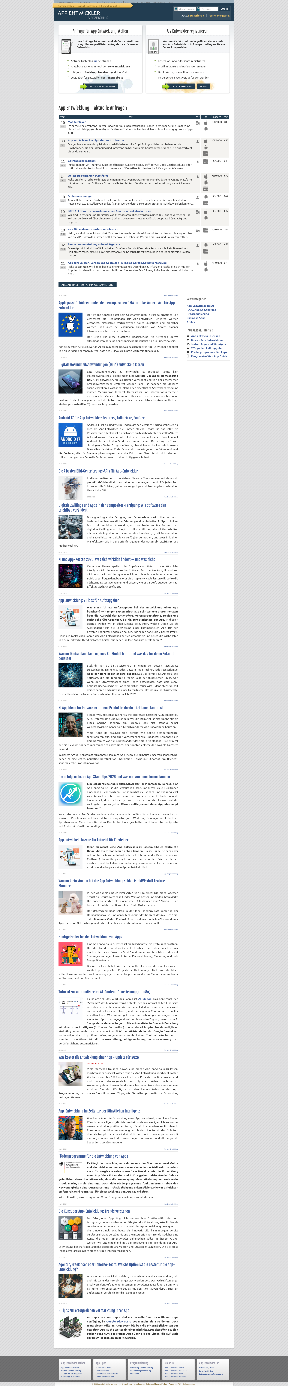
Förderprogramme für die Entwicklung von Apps (93, 1156)
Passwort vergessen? (219, 15)
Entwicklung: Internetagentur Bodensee (138, 1384)
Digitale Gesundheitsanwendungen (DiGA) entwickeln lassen (101, 364)
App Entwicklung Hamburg (175, 1376)
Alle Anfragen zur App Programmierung (88, 284)
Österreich (203, 1367)
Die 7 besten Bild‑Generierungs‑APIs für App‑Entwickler (98, 471)
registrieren (196, 15)
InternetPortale (161, 1384)
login (203, 86)
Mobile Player (77, 121)
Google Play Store (118, 1321)
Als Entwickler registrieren (187, 31)
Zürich (210, 1371)
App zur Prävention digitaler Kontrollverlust (97, 140)
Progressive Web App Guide (209, 356)
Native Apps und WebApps (208, 344)
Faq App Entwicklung (171, 464)
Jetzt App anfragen (102, 86)
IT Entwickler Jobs (103, 1367)
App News (97, 2)
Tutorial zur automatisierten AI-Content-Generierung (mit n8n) (104, 992)
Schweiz (202, 1371)
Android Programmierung (140, 1370)
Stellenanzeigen (189, 1384)
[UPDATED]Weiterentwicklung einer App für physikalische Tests (109, 211)
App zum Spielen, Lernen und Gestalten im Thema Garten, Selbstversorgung (117, 262)
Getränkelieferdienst (82, 160)
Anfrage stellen (66, 5)
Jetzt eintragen (181, 86)
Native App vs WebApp (70, 1376)
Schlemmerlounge (80, 196)
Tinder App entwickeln (105, 1376)
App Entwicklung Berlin (174, 1367)
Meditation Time (102, 1370)
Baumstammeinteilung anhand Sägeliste (94, 244)
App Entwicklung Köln (174, 1373)
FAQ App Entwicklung (113, 2)
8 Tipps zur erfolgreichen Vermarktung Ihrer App (93, 1310)
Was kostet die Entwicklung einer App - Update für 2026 (98, 1057)
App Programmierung (171, 874)
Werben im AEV (175, 1384)
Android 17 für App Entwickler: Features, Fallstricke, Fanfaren (102, 418)
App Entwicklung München (176, 1370)
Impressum (145, 2)
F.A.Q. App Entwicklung (201, 309)
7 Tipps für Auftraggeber (207, 348)
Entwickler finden (65, 2)
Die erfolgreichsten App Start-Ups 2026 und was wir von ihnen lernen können (114, 776)
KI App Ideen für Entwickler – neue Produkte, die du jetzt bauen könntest (110, 707)
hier (96, 60)
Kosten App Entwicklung (207, 340)
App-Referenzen (83, 2)
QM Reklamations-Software (107, 1373)
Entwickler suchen (110, 5)
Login (170, 2)
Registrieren (159, 2)
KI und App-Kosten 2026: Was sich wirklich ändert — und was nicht (106, 559)
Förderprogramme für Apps (209, 352)
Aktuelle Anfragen (87, 5)
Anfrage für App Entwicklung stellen (100, 31)
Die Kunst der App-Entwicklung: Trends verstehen (94, 1211)
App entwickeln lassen (205, 335)
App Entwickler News (171, 295)
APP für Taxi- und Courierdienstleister (93, 229)
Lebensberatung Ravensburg (211, 1374)
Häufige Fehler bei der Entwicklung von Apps (90, 937)
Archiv (191, 322)
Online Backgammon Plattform (88, 175)
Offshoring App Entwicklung (141, 1367)
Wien (212, 1367)
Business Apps (131, 2)
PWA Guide (134, 1373)
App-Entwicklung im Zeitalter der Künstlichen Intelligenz (99, 1111)
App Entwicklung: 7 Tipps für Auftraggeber (88, 600)
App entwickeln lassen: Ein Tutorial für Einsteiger (93, 840)
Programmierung (198, 313)
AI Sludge (144, 998)
